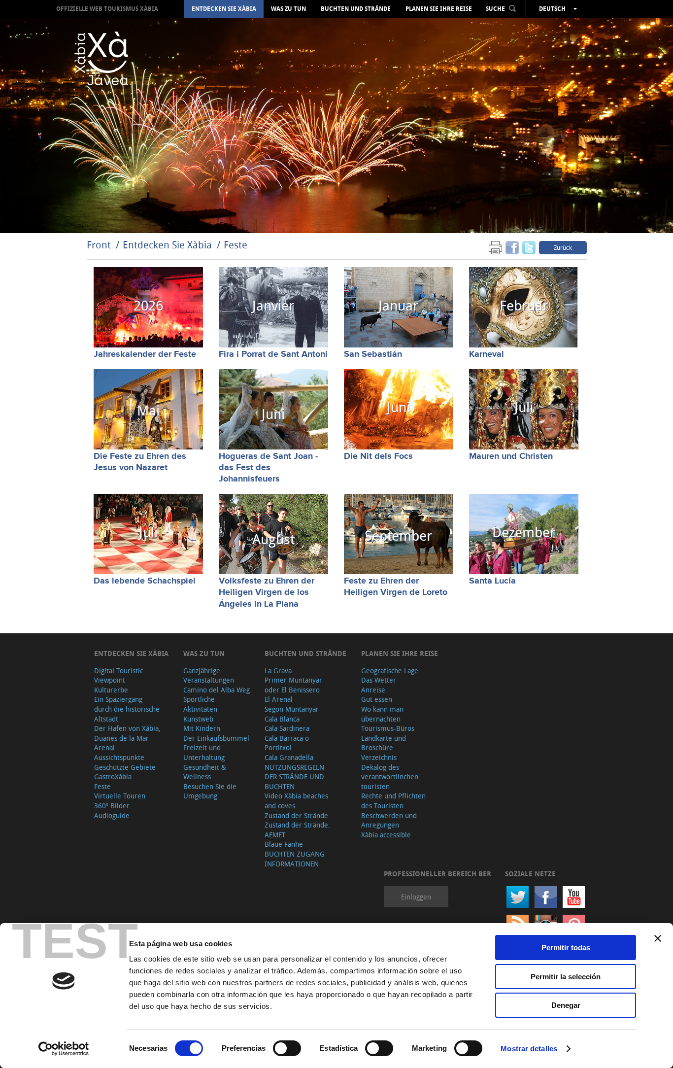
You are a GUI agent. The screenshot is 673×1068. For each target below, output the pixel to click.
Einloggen (416, 896)
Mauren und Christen (511, 456)
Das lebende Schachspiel (145, 581)
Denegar (565, 1005)
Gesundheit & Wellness (204, 772)
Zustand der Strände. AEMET (297, 829)
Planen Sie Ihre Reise (438, 9)
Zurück (563, 247)
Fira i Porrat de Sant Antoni (273, 354)
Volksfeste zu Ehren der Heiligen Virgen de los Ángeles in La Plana (266, 593)
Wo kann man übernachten (382, 713)
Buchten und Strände (356, 9)
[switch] (287, 1048)
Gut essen (376, 699)
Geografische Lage (389, 670)
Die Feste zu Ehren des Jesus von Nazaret (140, 462)
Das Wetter (378, 680)
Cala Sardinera (287, 728)
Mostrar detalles (529, 1048)
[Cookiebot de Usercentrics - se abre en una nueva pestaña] (64, 1048)
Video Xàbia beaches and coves (296, 800)
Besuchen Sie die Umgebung (209, 791)
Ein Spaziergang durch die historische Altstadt (127, 708)
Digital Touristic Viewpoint (118, 675)
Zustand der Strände (296, 815)
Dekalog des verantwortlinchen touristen (389, 776)
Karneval (486, 354)
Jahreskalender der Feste (145, 354)
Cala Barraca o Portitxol (287, 743)
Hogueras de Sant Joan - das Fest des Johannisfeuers (268, 468)
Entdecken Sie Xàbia (224, 9)
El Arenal (279, 699)
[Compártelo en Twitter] (529, 247)
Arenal (104, 747)
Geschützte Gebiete (125, 767)
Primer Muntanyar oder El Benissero (293, 684)
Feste (235, 244)
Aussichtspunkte (119, 757)
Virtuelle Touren (119, 795)
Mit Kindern (201, 728)
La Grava (278, 670)
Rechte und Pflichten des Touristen (393, 800)
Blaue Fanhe (284, 844)
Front (99, 244)
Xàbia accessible (386, 834)
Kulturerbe (111, 689)
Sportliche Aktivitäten (200, 704)
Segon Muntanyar (292, 709)
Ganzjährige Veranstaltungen (208, 675)
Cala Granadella (289, 757)
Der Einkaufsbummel (216, 738)
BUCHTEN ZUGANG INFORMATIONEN (295, 858)
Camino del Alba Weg (216, 689)
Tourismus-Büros (387, 728)
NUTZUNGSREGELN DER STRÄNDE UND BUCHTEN (294, 776)
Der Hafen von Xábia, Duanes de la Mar (127, 733)
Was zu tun (288, 9)
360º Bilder (112, 805)
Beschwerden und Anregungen (389, 820)
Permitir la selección (566, 976)
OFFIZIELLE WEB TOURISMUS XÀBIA (107, 8)
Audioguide (112, 815)
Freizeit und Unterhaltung (204, 752)
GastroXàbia (113, 776)
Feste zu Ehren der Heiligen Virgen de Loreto (395, 587)
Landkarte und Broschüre (383, 743)
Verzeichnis (379, 757)
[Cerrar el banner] (657, 938)
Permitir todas (565, 947)
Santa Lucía (492, 581)
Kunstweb (198, 718)
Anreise (373, 689)
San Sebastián (373, 354)
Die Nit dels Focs (378, 456)
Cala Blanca (282, 718)
